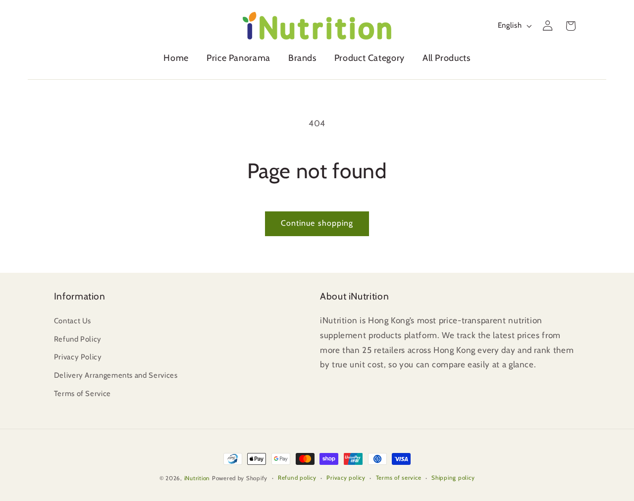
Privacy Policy (78, 356)
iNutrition (197, 478)
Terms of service (399, 477)
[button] (302, 60)
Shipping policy (453, 477)
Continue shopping (317, 223)
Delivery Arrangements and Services (116, 375)
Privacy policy (345, 477)
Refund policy (297, 477)
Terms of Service (82, 393)
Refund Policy (78, 339)
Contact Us (72, 320)
